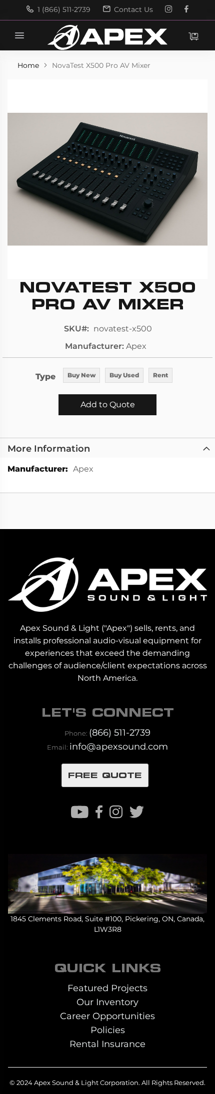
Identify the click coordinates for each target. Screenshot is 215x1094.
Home (29, 65)
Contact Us (132, 9)
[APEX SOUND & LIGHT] (107, 577)
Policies (107, 1030)
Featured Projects (108, 988)
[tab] (107, 448)
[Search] (150, 35)
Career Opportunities (107, 1016)
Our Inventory (107, 1002)
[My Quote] (193, 36)
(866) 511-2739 (119, 732)
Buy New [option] (82, 375)
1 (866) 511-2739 (63, 9)
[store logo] (108, 37)
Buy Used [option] (124, 375)
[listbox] (117, 376)
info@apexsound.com (119, 746)
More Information (49, 448)
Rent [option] (160, 375)
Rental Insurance (108, 1044)
